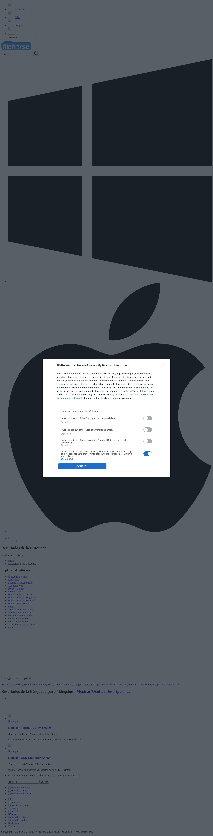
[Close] (164, 366)
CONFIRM (82, 466)
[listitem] (106, 411)
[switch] (147, 418)
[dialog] (106, 418)
